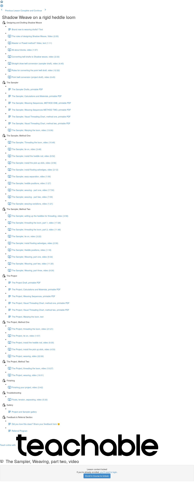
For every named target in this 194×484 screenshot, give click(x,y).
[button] (1, 2)
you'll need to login (108, 472)
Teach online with (8, 445)
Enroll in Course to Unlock (97, 475)
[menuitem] (1, 6)
